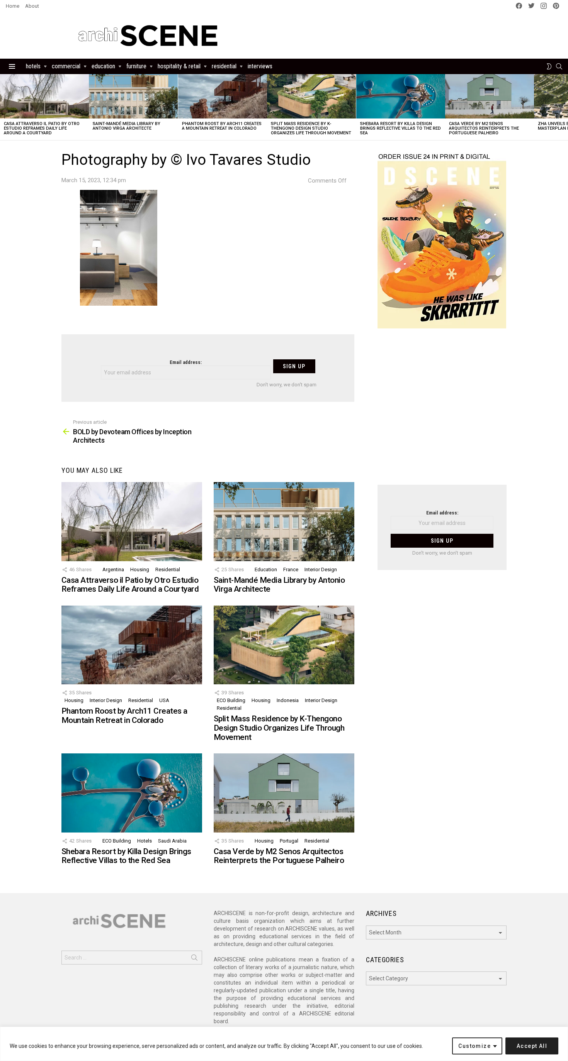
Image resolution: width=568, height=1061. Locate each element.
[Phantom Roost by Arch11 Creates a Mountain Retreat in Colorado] (222, 96)
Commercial (66, 66)
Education (103, 66)
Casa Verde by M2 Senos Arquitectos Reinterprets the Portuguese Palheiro (484, 128)
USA (164, 700)
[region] (284, 1044)
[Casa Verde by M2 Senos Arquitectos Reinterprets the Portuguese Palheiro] (489, 96)
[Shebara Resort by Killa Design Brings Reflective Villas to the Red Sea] (400, 96)
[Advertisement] (442, 411)
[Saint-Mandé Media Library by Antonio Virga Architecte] (133, 96)
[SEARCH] (559, 66)
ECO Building (231, 700)
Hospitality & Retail (179, 66)
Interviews (260, 66)
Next (564, 107)
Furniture (136, 66)
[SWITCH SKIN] (549, 66)
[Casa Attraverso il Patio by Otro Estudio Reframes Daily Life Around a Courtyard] (44, 96)
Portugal (289, 841)
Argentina (113, 569)
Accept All (532, 1046)
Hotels (33, 66)
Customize (474, 1046)
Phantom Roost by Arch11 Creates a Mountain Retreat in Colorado (222, 126)
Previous (4, 107)
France (290, 569)
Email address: (186, 362)
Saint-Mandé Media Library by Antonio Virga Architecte (126, 126)
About (32, 6)
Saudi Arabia (172, 841)
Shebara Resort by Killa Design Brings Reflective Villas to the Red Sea (400, 128)
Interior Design (320, 569)
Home (12, 6)
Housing (139, 569)
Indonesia (288, 700)
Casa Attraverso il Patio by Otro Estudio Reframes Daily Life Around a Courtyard (42, 128)
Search (194, 959)
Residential (224, 66)
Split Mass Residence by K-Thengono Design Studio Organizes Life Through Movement (311, 128)
